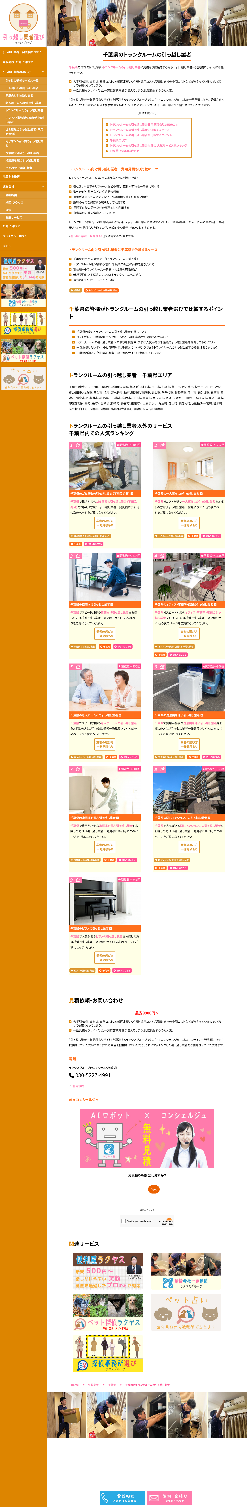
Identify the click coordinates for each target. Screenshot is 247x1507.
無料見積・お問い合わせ (18, 62)
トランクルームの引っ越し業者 (121, 67)
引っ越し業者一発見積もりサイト (23, 52)
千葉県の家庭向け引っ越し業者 (90, 604)
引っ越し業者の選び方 (17, 72)
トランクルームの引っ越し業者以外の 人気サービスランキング (148, 145)
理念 (8, 210)
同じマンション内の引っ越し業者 (200, 825)
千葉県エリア (118, 140)
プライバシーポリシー (16, 236)
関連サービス (13, 217)
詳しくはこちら (95, 544)
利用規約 (78, 1086)
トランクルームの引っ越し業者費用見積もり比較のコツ (144, 124)
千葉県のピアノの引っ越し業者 (89, 928)
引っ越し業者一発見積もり (86, 236)
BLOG (6, 246)
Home (75, 1385)
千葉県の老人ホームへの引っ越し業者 (94, 715)
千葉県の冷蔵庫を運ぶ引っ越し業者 (93, 817)
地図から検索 (11, 176)
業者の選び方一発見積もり (104, 523)
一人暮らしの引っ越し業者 (198, 501)
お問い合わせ (11, 226)
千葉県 (73, 67)
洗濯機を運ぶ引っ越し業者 (200, 723)
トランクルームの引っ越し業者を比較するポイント (141, 135)
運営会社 (8, 186)
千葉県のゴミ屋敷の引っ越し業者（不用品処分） (100, 493)
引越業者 (93, 1385)
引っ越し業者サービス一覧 (22, 80)
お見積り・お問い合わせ (124, 151)
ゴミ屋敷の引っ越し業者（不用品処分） (92, 535)
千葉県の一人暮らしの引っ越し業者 (177, 493)
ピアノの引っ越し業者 (109, 936)
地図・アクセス (14, 202)
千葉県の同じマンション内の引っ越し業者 (181, 817)
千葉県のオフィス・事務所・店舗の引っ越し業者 (184, 604)
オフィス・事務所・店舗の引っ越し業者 (175, 646)
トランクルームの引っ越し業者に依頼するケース (140, 130)
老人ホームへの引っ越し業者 (119, 723)
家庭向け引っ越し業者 (115, 612)
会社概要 (11, 195)
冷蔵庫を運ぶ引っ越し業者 (116, 825)
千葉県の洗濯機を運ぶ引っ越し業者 (178, 715)
